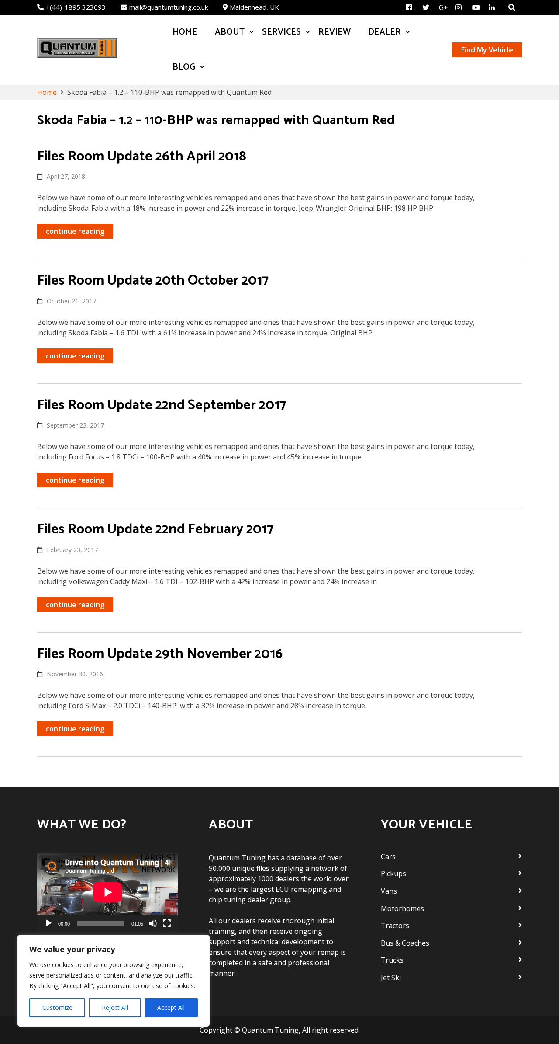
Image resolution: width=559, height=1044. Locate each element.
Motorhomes (402, 908)
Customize (57, 1007)
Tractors (395, 925)
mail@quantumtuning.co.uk (168, 7)
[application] (107, 892)
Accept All (171, 1007)
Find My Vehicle (487, 50)
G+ (443, 7)
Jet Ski (391, 977)
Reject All (115, 1007)
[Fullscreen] (166, 923)
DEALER (384, 32)
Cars (388, 856)
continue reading (75, 231)
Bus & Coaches (405, 943)
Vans (389, 891)
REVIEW (334, 32)
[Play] (48, 923)
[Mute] (152, 923)
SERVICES (281, 32)
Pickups (393, 873)
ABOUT (230, 32)
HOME (185, 32)
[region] (113, 981)
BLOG (184, 67)
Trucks (392, 960)
